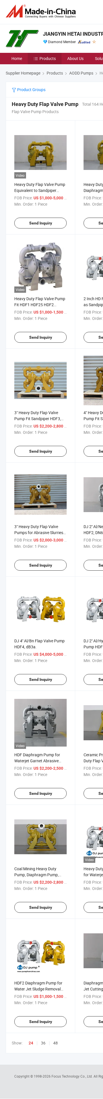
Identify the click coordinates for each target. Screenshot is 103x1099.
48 (55, 1043)
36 (43, 1043)
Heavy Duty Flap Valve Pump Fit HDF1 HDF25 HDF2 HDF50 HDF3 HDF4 (39, 304)
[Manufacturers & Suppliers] (42, 11)
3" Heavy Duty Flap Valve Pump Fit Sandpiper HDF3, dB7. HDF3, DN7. (37, 418)
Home (16, 58)
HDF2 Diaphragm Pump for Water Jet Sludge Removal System (38, 989)
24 (31, 1043)
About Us (75, 58)
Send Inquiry (40, 223)
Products (47, 58)
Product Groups (30, 89)
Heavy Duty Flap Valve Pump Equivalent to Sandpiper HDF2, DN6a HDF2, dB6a (39, 190)
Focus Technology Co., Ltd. (73, 1076)
